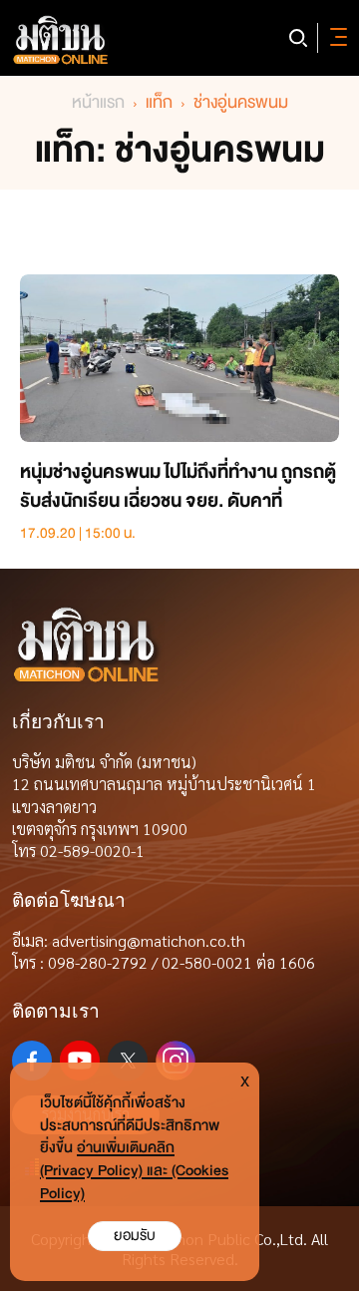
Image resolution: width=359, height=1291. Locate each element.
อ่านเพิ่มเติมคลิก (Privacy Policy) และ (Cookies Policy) (134, 1170)
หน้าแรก (98, 102)
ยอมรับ (135, 1235)
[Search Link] (298, 38)
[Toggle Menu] (335, 38)
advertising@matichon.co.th (148, 940)
